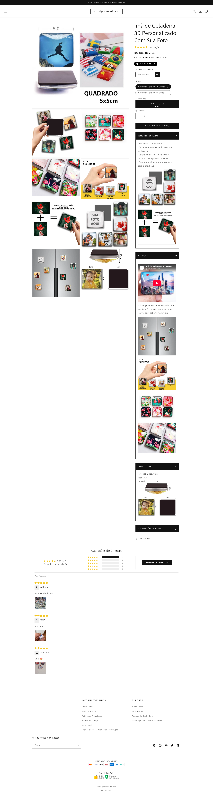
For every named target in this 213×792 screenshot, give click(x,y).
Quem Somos (87, 706)
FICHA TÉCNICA (144, 466)
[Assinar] (78, 745)
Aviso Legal (87, 725)
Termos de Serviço (90, 720)
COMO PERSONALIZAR (147, 135)
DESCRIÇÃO (142, 255)
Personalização (141, 98)
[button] (6, 11)
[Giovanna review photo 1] (40, 668)
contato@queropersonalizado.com (147, 720)
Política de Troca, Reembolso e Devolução (100, 729)
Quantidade (140, 110)
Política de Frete (89, 711)
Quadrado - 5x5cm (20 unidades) (153, 92)
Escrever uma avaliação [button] (157, 562)
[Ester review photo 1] (40, 635)
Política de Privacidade (92, 716)
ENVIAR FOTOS (157, 104)
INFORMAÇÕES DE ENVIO (149, 528)
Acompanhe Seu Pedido (142, 716)
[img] (41, 582)
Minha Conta (137, 706)
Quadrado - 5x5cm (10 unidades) (153, 86)
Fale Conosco (137, 711)
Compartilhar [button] (144, 538)
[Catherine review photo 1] (40, 603)
